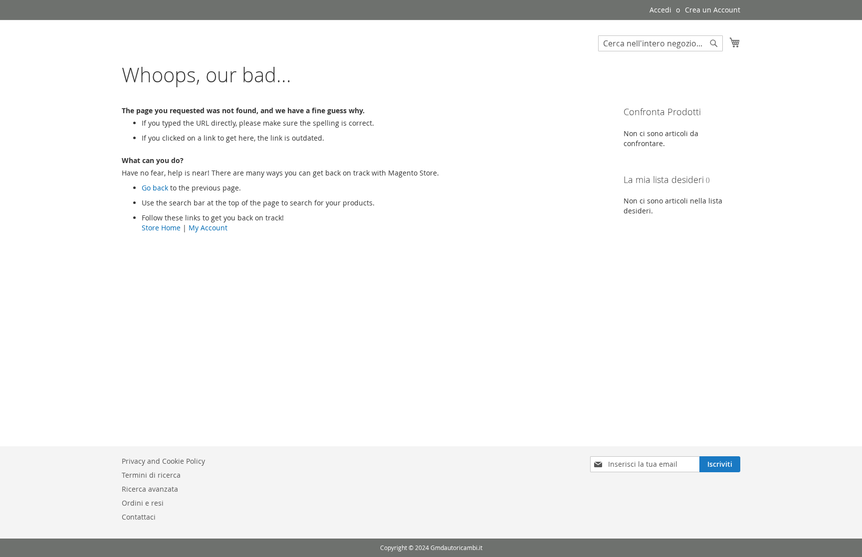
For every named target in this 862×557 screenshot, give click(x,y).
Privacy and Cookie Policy (163, 461)
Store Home (161, 227)
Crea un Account (712, 9)
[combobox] (660, 43)
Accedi (660, 9)
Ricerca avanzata (150, 489)
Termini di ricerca (151, 475)
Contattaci (139, 517)
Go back (155, 187)
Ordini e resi (143, 503)
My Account (208, 227)
